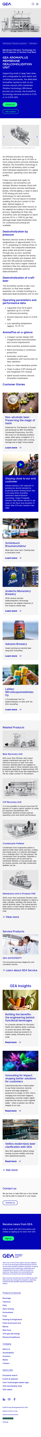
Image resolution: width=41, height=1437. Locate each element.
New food (7, 1330)
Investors (6, 1356)
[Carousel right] (37, 136)
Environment (8, 1312)
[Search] (33, 4)
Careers (6, 1363)
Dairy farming (8, 1309)
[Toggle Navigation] (37, 4)
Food (5, 1316)
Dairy (5, 1305)
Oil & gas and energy (11, 1334)
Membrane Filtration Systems (15, 43)
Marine (5, 1326)
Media (5, 1360)
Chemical (6, 1302)
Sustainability (8, 1353)
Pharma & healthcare (11, 1337)
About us (6, 1349)
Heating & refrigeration (12, 1319)
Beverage (7, 1298)
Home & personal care (12, 1323)
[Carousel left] (4, 136)
